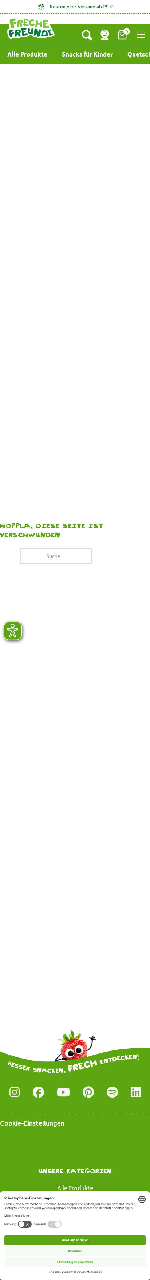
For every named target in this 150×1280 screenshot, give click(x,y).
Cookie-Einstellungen (32, 1122)
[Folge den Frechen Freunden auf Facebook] (38, 1092)
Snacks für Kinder (87, 54)
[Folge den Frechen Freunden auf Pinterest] (88, 1092)
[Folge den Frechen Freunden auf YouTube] (63, 1092)
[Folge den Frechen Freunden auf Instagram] (14, 1092)
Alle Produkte (27, 54)
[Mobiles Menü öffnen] (141, 35)
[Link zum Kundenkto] (105, 34)
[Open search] (87, 35)
